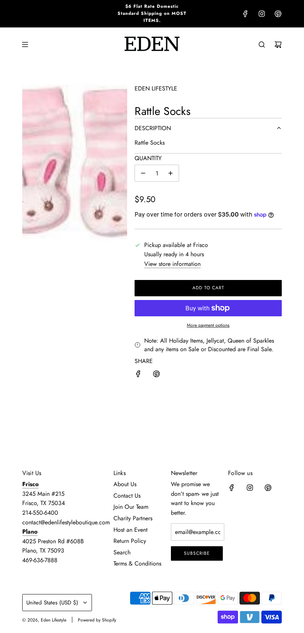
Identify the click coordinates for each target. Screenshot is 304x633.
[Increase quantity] (170, 173)
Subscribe (197, 553)
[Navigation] (25, 44)
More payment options (208, 325)
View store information (172, 264)
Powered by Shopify (97, 620)
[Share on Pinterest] (156, 375)
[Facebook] (245, 13)
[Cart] (278, 44)
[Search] (262, 44)
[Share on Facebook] (138, 375)
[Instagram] (262, 13)
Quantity (148, 158)
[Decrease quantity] (143, 173)
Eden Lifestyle (156, 88)
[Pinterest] (278, 13)
